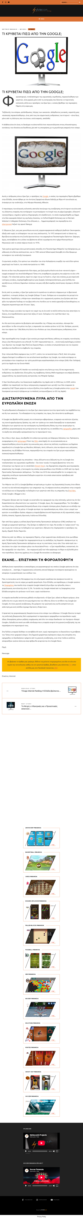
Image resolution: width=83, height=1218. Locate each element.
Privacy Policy (41, 1216)
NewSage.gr (13, 29)
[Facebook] (3, 2)
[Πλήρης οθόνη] (57, 1151)
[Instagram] (6, 2)
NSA (36, 441)
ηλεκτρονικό (7, 224)
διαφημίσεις (9, 585)
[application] (41, 1143)
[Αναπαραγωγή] (26, 1151)
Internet (31, 29)
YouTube (72, 491)
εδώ (55, 668)
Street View (39, 466)
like (70, 665)
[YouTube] (8, 2)
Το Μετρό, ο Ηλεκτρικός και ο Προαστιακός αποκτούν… (39, 706)
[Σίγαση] (54, 1151)
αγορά (72, 388)
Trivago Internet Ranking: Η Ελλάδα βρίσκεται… (41, 690)
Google (45, 196)
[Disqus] (41, 745)
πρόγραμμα (22, 441)
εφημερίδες (67, 429)
